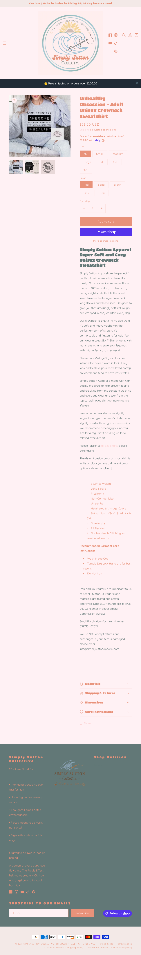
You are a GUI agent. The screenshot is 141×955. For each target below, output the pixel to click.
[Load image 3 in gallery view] (48, 167)
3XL (86, 170)
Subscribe (82, 913)
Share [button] (87, 723)
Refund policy (106, 944)
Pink (88, 193)
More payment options (105, 240)
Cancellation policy (121, 947)
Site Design (62, 944)
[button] (5, 43)
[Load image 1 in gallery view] (16, 167)
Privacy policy (124, 944)
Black (117, 184)
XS (85, 153)
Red (86, 184)
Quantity (85, 201)
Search (98, 765)
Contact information (97, 947)
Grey (103, 193)
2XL (115, 162)
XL (102, 162)
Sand (101, 184)
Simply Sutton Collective (39, 944)
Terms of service (55, 947)
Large (87, 162)
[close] (137, 83)
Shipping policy (75, 947)
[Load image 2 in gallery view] (32, 167)
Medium (118, 153)
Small (100, 153)
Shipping (85, 129)
